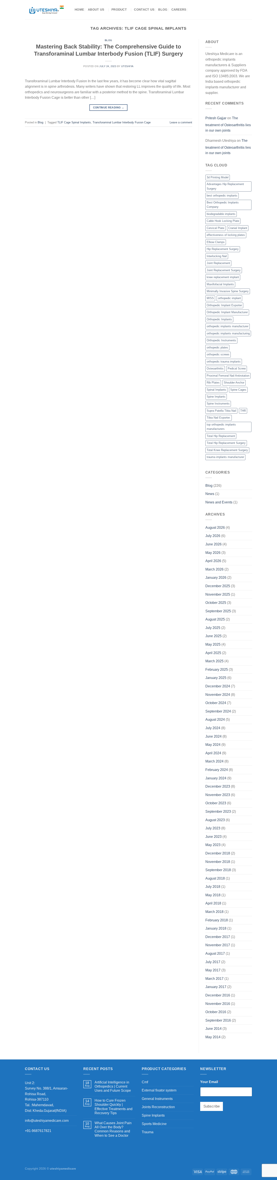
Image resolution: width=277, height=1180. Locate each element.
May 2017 (213, 970)
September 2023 (218, 811)
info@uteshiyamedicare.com (47, 1120)
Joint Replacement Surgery (224, 270)
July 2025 (212, 628)
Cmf (145, 1082)
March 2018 (214, 912)
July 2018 (212, 886)
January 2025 (215, 678)
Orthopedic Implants (219, 319)
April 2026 (213, 561)
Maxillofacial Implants (220, 284)
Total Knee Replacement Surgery (227, 450)
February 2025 (216, 669)
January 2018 (215, 928)
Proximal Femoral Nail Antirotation (228, 375)
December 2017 (217, 937)
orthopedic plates (217, 347)
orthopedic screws (218, 354)
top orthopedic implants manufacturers (221, 426)
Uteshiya (127, 66)
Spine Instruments (218, 403)
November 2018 (217, 862)
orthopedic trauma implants (224, 361)
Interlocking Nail (217, 256)
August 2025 (215, 619)
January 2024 (215, 778)
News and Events (218, 502)
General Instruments (157, 1099)
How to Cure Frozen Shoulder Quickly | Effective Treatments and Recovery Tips (113, 1107)
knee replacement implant (223, 277)
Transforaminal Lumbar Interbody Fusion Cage (122, 122)
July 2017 (212, 962)
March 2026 (214, 569)
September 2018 (218, 870)
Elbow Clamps (216, 242)
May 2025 (213, 644)
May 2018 (213, 895)
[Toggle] (192, 1082)
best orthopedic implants (222, 195)
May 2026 (213, 553)
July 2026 (212, 536)
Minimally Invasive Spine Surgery (228, 291)
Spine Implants (216, 396)
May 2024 (213, 744)
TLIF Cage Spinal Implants (74, 122)
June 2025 (213, 636)
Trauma (147, 1132)
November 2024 (217, 694)
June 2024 (213, 736)
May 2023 (213, 845)
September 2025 (218, 611)
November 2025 (217, 594)
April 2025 (213, 653)
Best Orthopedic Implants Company (223, 204)
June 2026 (213, 544)
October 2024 (215, 703)
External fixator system (159, 1090)
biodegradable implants (221, 214)
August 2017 (215, 953)
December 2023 (217, 786)
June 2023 (213, 836)
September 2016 (218, 1020)
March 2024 (214, 761)
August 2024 (215, 719)
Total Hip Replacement (221, 436)
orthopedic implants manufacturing (228, 333)
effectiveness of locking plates (226, 235)
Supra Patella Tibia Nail (221, 410)
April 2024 (213, 753)
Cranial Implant (237, 228)
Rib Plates (213, 382)
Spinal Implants (216, 389)
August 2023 (215, 820)
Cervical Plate (215, 228)
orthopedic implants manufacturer (227, 326)
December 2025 (217, 586)
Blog (162, 9)
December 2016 (217, 995)
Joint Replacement (218, 263)
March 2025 (214, 661)
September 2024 (218, 711)
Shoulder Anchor (234, 382)
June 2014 (213, 1028)
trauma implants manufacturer (225, 457)
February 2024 (216, 770)
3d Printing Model (218, 177)
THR (243, 410)
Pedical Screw (237, 368)
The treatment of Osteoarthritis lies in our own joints (228, 124)
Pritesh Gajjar (215, 118)
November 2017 (217, 945)
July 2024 (212, 728)
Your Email (210, 1082)
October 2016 (215, 1012)
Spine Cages (238, 389)
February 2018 (216, 920)
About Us (96, 9)
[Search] (192, 9)
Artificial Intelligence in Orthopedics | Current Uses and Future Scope (113, 1086)
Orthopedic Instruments (221, 340)
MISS (210, 298)
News (209, 494)
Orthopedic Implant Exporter (224, 305)
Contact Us (144, 9)
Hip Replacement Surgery (223, 249)
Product (119, 9)
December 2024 (217, 686)
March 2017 (214, 978)
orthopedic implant (229, 298)
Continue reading (108, 107)
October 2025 (215, 603)
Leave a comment (181, 122)
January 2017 (215, 987)
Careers (178, 9)
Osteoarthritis (215, 368)
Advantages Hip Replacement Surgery (225, 186)
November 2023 (217, 795)
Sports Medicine (154, 1124)
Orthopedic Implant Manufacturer (227, 312)
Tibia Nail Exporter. (218, 417)
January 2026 (215, 577)
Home (79, 9)
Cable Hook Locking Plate (223, 220)
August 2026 (215, 527)
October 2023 (215, 803)
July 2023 (212, 828)
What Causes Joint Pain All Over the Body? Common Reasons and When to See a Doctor (113, 1129)
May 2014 (213, 1037)
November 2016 (217, 1004)
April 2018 (213, 903)
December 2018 (217, 853)
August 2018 (215, 878)
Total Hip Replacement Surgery (226, 443)
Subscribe (211, 1106)
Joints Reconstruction (158, 1107)
